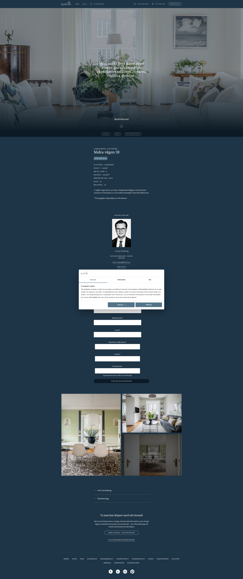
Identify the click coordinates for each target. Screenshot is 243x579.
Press (82, 559)
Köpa (77, 4)
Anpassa (120, 305)
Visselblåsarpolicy (106, 559)
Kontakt (106, 134)
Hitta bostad (99, 4)
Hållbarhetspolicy (138, 559)
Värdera (175, 4)
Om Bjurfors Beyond (133, 134)
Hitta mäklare (160, 4)
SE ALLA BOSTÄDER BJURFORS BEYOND (121, 540)
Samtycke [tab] (93, 279)
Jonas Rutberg (121, 251)
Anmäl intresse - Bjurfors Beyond (121, 533)
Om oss (74, 559)
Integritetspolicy (122, 559)
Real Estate (175, 559)
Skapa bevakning (143, 4)
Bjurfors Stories (133, 563)
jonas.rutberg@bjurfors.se (121, 262)
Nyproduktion (119, 563)
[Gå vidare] (121, 125)
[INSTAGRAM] (125, 572)
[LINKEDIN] (118, 572)
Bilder (117, 134)
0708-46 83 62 (121, 267)
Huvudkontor (92, 559)
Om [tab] (150, 279)
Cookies (150, 559)
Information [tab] (121, 279)
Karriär (66, 559)
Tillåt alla (149, 305)
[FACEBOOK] (111, 572)
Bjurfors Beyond (162, 559)
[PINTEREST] (132, 572)
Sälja (85, 4)
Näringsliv (107, 563)
